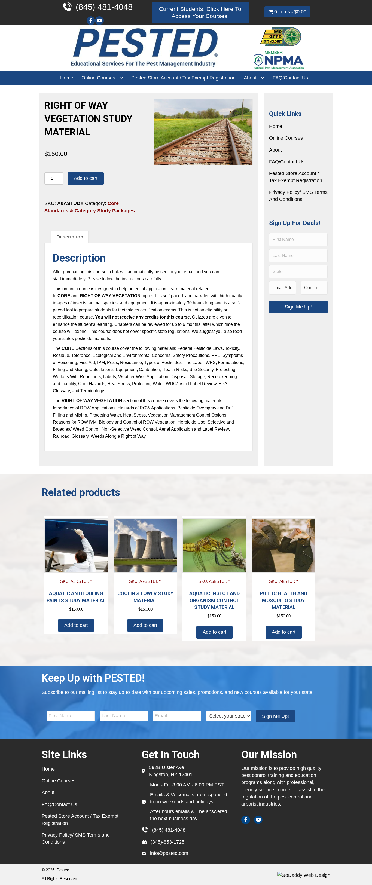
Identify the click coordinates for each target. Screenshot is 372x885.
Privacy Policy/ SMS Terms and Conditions (298, 195)
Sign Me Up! (298, 307)
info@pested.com (169, 853)
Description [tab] (69, 237)
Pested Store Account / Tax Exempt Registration (295, 177)
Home (275, 126)
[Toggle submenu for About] (262, 78)
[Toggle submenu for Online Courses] (121, 78)
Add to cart (85, 178)
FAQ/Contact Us (286, 161)
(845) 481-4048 (168, 830)
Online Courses (286, 138)
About (275, 150)
